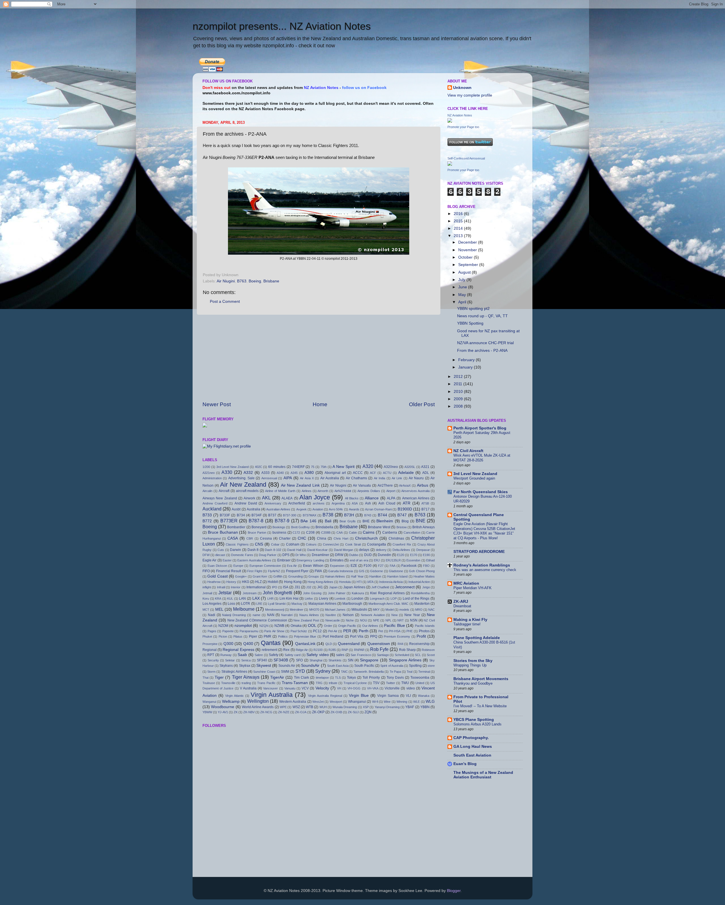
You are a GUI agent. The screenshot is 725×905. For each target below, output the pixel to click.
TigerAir (277, 677)
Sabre (259, 655)
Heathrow (214, 582)
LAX (256, 598)
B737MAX (309, 515)
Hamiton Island (397, 576)
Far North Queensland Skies (480, 492)
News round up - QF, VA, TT (482, 316)
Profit (421, 636)
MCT (205, 609)
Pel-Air (332, 631)
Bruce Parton (257, 532)
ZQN (368, 712)
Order (328, 625)
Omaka (296, 626)
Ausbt (236, 509)
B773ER (229, 520)
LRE (259, 603)
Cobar (275, 544)
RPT (210, 655)
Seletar (230, 660)
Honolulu (345, 582)
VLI (408, 696)
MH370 (314, 609)
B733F (225, 515)
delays (364, 550)
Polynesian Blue (305, 636)
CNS (259, 544)
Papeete (228, 631)
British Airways (423, 527)
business (279, 533)
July (462, 280)
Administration (212, 478)
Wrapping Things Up (470, 665)
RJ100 (318, 649)
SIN (350, 660)
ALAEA (287, 498)
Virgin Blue (359, 695)
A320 (367, 466)
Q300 (228, 644)
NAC (431, 609)
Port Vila (356, 636)
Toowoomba (419, 678)
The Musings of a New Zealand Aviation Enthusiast (483, 774)
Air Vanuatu (362, 485)
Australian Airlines (278, 509)
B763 (241, 281)
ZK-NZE (283, 712)
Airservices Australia (415, 491)
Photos (424, 631)
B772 (207, 521)
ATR (406, 503)
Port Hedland (333, 636)
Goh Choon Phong (422, 571)
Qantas (271, 642)
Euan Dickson (217, 565)
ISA (285, 587)
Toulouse (208, 683)
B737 (272, 515)
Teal (409, 671)
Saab (242, 655)
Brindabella (324, 527)
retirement (269, 650)
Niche (350, 620)
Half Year (357, 576)
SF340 (262, 660)
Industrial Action (419, 582)
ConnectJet (331, 544)
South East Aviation (472, 755)
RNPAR (359, 649)
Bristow (401, 527)
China (321, 538)
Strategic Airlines (234, 672)
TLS (338, 677)
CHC (302, 538)
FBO (426, 565)
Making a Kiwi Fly (470, 619)
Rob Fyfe (379, 649)
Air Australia (329, 478)
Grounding (295, 576)
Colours (311, 544)
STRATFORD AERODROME (479, 552)
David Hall (294, 549)
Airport (390, 491)
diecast (220, 555)
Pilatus (237, 636)
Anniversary (273, 503)
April (462, 302)
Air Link (397, 478)
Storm (211, 671)
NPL (388, 620)
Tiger (219, 677)
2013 (459, 236)
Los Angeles (211, 604)
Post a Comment (225, 301)
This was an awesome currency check (484, 570)
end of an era (359, 560)
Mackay (296, 603)
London (357, 599)
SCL (418, 655)
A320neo (391, 467)
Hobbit (273, 582)
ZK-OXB (336, 712)
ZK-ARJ (460, 601)
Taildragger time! (467, 624)
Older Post (422, 404)
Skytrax (244, 666)
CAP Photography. (471, 738)
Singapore (369, 660)
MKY (376, 609)
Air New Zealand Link (300, 485)
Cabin (353, 532)
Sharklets (335, 660)
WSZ (296, 707)
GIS (361, 571)
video (410, 688)
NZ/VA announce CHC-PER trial (485, 343)
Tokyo (351, 678)
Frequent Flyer (297, 571)
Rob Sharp (407, 650)
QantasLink (305, 644)
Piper (253, 636)
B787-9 (282, 520)
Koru (205, 598)
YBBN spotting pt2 (473, 308)
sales (340, 655)
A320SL (409, 467)
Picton (223, 636)
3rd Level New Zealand (232, 467)
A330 (226, 472)
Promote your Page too (463, 127)
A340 (280, 472)
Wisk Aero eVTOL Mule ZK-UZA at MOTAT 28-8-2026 (481, 457)
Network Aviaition (373, 615)
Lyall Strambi (276, 603)
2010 (459, 391)
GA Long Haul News (472, 746)
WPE (283, 707)
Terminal (424, 671)
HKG (245, 582)
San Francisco (361, 655)
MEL (219, 609)
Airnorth (322, 491)
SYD (300, 671)
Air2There (385, 485)
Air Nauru (416, 478)
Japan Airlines (354, 587)
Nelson (348, 615)
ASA (355, 503)
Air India (379, 478)
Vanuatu (289, 688)
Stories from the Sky (472, 661)
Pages (212, 631)
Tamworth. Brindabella (368, 671)
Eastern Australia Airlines (254, 560)
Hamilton (375, 576)
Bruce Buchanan (223, 532)
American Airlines (415, 498)
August (465, 272)
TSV (376, 683)
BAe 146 (308, 521)
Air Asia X (307, 478)
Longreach (377, 598)
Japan (333, 587)
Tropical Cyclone (355, 683)
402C (258, 467)
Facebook (409, 566)
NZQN (263, 625)
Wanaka (423, 695)
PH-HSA (394, 631)
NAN (270, 615)
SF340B (281, 660)
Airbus (422, 485)
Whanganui (357, 702)
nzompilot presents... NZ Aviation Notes (282, 26)
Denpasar (423, 549)
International (256, 587)
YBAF (409, 707)
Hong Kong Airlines (320, 582)
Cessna (266, 538)
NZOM (223, 626)
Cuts (221, 549)
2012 (459, 376)
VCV (305, 688)
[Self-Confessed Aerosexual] (449, 164)
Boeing (255, 281)
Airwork (249, 498)
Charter (285, 538)
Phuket (207, 636)
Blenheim (384, 521)
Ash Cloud (386, 503)
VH (339, 688)
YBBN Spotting (470, 323)
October (466, 257)
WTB (309, 707)
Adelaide (406, 472)
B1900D (405, 509)
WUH (323, 707)
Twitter (390, 683)
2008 (459, 406)
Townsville (228, 683)
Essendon (413, 560)
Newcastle (332, 620)
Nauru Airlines (309, 615)
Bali (328, 521)
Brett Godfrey (300, 527)
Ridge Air (302, 649)
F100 (368, 566)
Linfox (309, 598)
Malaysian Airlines (322, 604)
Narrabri (287, 615)
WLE (416, 701)
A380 (309, 472)
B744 (382, 515)
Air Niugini (226, 281)
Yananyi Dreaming (387, 707)
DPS (285, 555)
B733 (207, 515)
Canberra (389, 533)
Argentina (338, 503)
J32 (308, 587)
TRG (319, 683)
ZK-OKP (318, 712)
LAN (242, 599)
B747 (402, 515)
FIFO (206, 571)
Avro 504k (336, 509)
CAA (339, 532)
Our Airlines (370, 625)
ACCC (358, 473)
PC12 (317, 631)
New (394, 615)
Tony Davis (395, 678)
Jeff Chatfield (380, 587)
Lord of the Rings (416, 599)
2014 (459, 228)
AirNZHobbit (342, 491)
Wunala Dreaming (344, 707)
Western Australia (292, 702)
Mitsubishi (359, 610)
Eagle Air (209, 560)
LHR (270, 598)
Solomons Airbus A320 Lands (477, 724)
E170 (413, 555)
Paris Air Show (274, 631)
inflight (206, 587)
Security (213, 660)
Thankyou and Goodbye (472, 683)
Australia (253, 509)
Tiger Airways (245, 677)
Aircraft (224, 491)
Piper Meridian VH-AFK (472, 588)
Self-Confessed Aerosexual (466, 158)
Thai (205, 677)
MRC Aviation (466, 583)
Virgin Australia (272, 694)
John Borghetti (277, 592)
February (467, 360)
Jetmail (207, 593)
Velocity (322, 688)
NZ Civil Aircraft (468, 451)
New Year (412, 615)
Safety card (292, 655)
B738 (328, 514)
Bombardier (236, 527)
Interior (235, 587)
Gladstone (396, 571)
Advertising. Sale (241, 478)
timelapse (322, 677)
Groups (313, 576)
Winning (401, 701)
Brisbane (271, 281)
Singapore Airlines (405, 660)
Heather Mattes (424, 576)
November (468, 250)
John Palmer (337, 593)
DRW (339, 555)
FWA (318, 571)
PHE (409, 631)
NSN (413, 620)
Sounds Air (286, 666)
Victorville (392, 688)
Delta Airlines (401, 549)
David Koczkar (317, 549)
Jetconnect (405, 587)
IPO (274, 587)
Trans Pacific (266, 683)
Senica (246, 660)
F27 (380, 565)
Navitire (330, 615)
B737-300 (289, 515)
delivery (381, 549)
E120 (400, 555)
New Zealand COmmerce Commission (257, 620)
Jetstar (225, 592)
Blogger (453, 891)
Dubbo (353, 555)
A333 (265, 473)
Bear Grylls (348, 521)
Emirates (337, 560)
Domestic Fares (242, 555)
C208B (325, 532)
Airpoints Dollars (368, 491)
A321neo (208, 472)
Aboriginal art (335, 473)
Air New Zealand (243, 484)
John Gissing (312, 593)
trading (246, 683)
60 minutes (276, 467)
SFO (299, 660)
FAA (392, 565)
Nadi (211, 615)
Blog (405, 521)
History (231, 582)
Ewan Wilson (313, 566)
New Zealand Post (306, 620)
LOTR (245, 604)
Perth (363, 631)
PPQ (373, 636)
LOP (394, 598)
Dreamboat (462, 606)
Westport (336, 701)
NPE (376, 620)
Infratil (221, 587)
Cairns (368, 532)
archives (319, 503)
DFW (206, 555)
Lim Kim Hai (289, 599)
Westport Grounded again (474, 478)
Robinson (428, 649)
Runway (226, 655)
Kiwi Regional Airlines (387, 593)
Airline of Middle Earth (280, 491)
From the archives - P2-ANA (482, 350)
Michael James (335, 609)
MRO (419, 609)
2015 (459, 221)
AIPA (287, 478)
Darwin (235, 550)
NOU (363, 620)
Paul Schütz (299, 631)
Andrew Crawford (214, 503)
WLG (430, 701)
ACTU (387, 472)
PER (347, 631)
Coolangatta (376, 544)
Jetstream (250, 593)
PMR (267, 636)
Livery (323, 599)
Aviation (317, 509)
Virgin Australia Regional (325, 695)
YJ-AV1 (223, 712)
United (419, 683)
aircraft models (247, 491)
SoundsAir (310, 665)
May (462, 295)
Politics (283, 636)
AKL (266, 497)
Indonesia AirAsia (391, 582)
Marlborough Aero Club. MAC (388, 603)
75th (324, 467)
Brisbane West (379, 527)
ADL (425, 473)
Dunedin (384, 555)
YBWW (207, 712)
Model (389, 609)
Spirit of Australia (391, 665)
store (431, 665)
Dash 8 (253, 550)
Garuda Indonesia (340, 571)
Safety (273, 655)
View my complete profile (469, 95)
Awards (354, 509)
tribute (333, 683)
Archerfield (296, 503)
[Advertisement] (318, 357)
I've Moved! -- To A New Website (480, 706)
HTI (359, 582)
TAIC (344, 671)
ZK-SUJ (353, 712)
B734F (256, 515)
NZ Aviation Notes (459, 115)
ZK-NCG (266, 712)
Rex (286, 650)
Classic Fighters (237, 544)
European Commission (265, 565)
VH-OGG (354, 688)
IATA (370, 582)
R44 (400, 644)
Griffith (277, 576)
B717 (425, 509)
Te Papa (395, 671)
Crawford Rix (402, 544)
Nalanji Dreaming (234, 615)
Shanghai (316, 660)
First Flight (254, 571)
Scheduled (402, 655)
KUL (230, 598)
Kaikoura (358, 593)
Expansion (337, 565)
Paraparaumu (249, 631)
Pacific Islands (425, 625)
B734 (241, 515)
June (463, 287)
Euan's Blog (465, 764)
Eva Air (292, 565)
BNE (420, 520)
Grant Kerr (260, 576)
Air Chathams (356, 478)
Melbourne (244, 609)
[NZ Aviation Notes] (449, 121)
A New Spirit (343, 467)
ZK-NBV (249, 712)
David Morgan (343, 549)
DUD (368, 555)
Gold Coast (217, 576)
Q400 (248, 644)
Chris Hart (341, 538)
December (468, 242)
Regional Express (238, 650)
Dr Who (300, 555)
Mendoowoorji (274, 609)
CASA (232, 538)
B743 (367, 515)
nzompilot (243, 625)
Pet (380, 631)
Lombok (340, 598)
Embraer (284, 560)
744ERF (298, 467)
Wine (387, 701)
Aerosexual (269, 478)
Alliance (372, 498)
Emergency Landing (310, 560)
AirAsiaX (405, 485)
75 (312, 467)
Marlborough (352, 604)
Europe (238, 565)
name (256, 615)
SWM (285, 672)
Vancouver (270, 688)
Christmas (396, 538)
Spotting (415, 666)
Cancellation (412, 532)
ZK (236, 712)
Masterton (422, 604)
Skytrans (226, 666)
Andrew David (245, 503)
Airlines (307, 491)
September (468, 265)
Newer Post (216, 404)
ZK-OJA (300, 712)
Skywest (263, 665)
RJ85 (332, 649)
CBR (249, 538)
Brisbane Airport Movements (480, 679)
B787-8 (256, 520)
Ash (368, 503)
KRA (218, 598)
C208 (310, 533)
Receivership (419, 644)
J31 (297, 587)
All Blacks (352, 498)
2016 (459, 214)
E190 (426, 555)
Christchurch (366, 538)
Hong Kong (293, 582)
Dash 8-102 (273, 549)
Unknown (462, 88)
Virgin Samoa (388, 696)
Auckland (211, 508)
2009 (459, 399)
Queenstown (378, 644)
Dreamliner (320, 555)
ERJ (377, 560)
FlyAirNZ (274, 571)
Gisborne (376, 571)
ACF (373, 472)
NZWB (279, 626)
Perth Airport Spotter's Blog (479, 428)
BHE (366, 521)
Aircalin (207, 491)
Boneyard (258, 527)
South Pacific (364, 666)
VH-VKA (372, 688)
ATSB (425, 503)
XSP (366, 707)
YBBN (425, 707)
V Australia (248, 688)
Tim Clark (301, 678)
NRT (400, 620)
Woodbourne (222, 707)
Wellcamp (231, 701)
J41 (320, 587)
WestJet (318, 701)
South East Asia (338, 665)
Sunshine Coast (264, 671)
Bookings (278, 527)
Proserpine (210, 644)
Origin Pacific (347, 625)
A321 (425, 467)
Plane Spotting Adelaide (476, 638)
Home (320, 404)
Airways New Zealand (219, 498)
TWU (405, 683)
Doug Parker (267, 555)
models (404, 609)
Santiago (383, 655)
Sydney (322, 671)
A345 (294, 472)
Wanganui (209, 701)
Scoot (431, 655)
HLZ (258, 582)
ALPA (391, 498)
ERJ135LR (393, 560)
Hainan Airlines (335, 576)
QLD (328, 644)
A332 (248, 472)
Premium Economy (397, 636)
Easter (227, 560)
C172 (296, 532)
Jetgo (426, 587)
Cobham (292, 544)
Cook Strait (353, 544)
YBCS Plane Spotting (473, 719)
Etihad (430, 560)
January (466, 367)
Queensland (349, 644)
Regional (209, 650)
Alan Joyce (314, 497)
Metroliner (296, 609)
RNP (345, 649)
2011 (458, 384)
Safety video (317, 655)
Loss (231, 604)
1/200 (206, 467)
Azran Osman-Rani (378, 509)
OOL (312, 625)
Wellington (258, 701)
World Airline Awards (258, 707)
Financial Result (228, 571)
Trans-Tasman (295, 683)
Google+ (241, 576)
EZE (354, 566)
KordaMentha (420, 593)
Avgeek (301, 509)
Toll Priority (371, 678)
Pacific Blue (394, 625)
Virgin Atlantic (234, 695)
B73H (349, 515)
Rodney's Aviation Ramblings (481, 565)
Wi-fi (375, 701)
